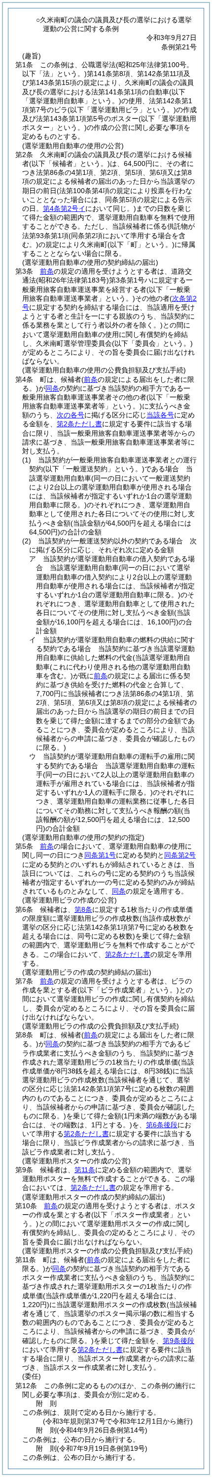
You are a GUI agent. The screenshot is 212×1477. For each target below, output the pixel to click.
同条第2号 (180, 855)
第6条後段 (161, 1125)
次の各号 (70, 415)
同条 (52, 388)
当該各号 (160, 415)
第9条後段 (178, 1341)
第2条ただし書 (79, 424)
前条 (47, 271)
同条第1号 (100, 855)
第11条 (84, 1170)
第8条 (83, 909)
